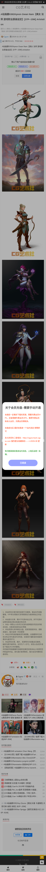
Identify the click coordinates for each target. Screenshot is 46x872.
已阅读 (23, 463)
